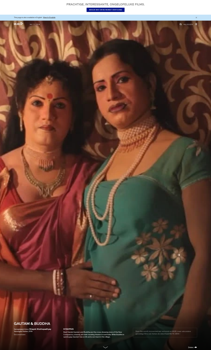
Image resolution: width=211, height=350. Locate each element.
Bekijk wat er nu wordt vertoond (105, 10)
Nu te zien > (174, 334)
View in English (49, 17)
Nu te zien (35, 24)
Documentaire (19, 334)
